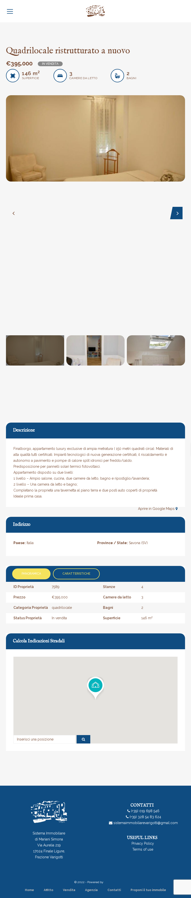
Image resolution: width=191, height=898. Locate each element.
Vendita (69, 890)
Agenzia (91, 890)
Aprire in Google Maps (157, 509)
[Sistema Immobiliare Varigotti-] (95, 11)
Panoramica (31, 573)
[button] (95, 688)
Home (29, 890)
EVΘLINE (110, 882)
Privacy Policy (143, 843)
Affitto (48, 890)
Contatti (114, 890)
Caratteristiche (76, 573)
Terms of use (142, 849)
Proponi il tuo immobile (148, 890)
